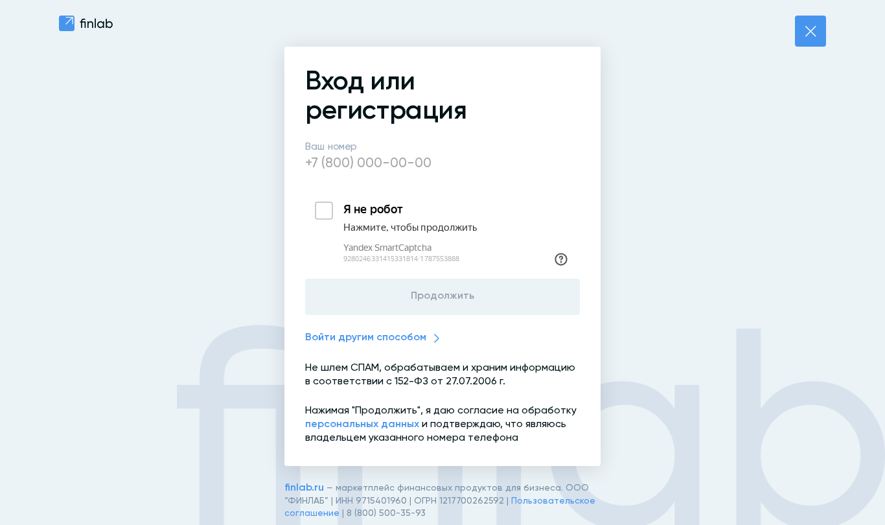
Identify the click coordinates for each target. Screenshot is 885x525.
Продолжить (442, 296)
